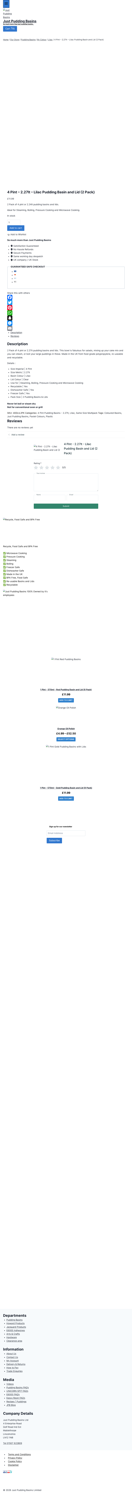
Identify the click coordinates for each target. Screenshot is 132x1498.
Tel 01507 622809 (12, 1443)
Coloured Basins (112, 413)
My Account (12, 1360)
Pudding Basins (14, 1320)
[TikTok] (11, 1471)
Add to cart (16, 228)
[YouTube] (8, 1471)
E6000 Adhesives (15, 1330)
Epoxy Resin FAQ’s (15, 1398)
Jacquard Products (16, 1327)
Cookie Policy (15, 1461)
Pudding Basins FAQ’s (17, 1387)
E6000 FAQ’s (13, 1394)
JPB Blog (11, 1405)
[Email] (66, 328)
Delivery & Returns (15, 1364)
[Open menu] (6, 4)
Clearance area (14, 1341)
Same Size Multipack (86, 413)
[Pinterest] (66, 307)
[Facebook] (66, 297)
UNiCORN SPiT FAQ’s (17, 1391)
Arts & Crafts (13, 1334)
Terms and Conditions (19, 1454)
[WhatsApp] (66, 312)
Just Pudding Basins (17, 416)
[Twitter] (66, 302)
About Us (11, 1353)
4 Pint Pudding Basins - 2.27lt (53, 413)
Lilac (72, 413)
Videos (10, 1384)
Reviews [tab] (15, 336)
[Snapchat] (66, 318)
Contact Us (12, 1357)
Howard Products (15, 1323)
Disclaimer (13, 1465)
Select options (66, 739)
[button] (16, 234)
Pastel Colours (37, 416)
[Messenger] (66, 323)
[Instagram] (6, 1471)
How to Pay (12, 1367)
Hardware (11, 1337)
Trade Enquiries (14, 1371)
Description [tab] (16, 332)
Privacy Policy (15, 1458)
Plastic (49, 416)
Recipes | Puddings (16, 1401)
